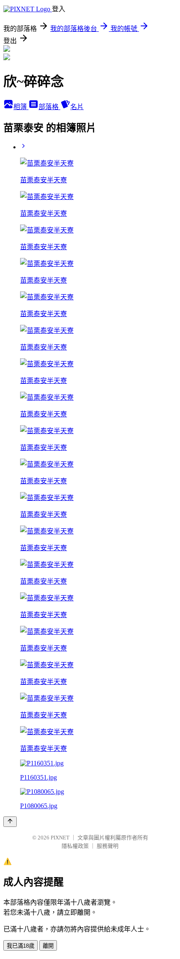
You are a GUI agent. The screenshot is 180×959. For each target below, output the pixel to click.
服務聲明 (107, 846)
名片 (77, 106)
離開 (48, 946)
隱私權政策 (75, 846)
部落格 (49, 106)
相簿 (20, 106)
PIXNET (60, 837)
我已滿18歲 (20, 946)
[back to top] (10, 821)
